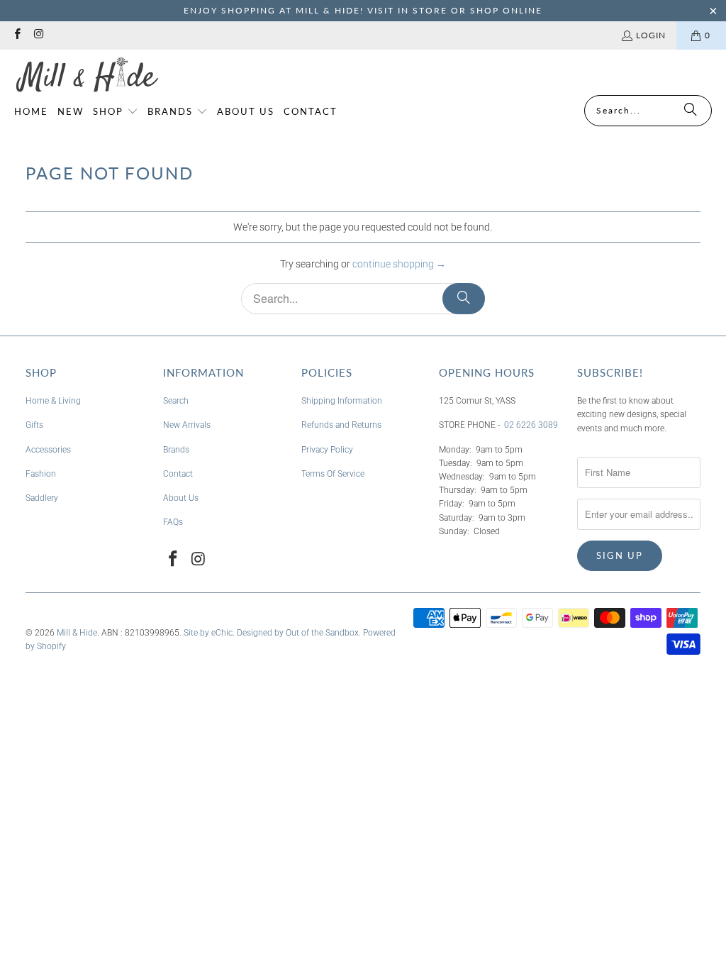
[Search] (690, 110)
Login (651, 35)
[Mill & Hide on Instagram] (38, 35)
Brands (176, 450)
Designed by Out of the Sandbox (298, 633)
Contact (178, 474)
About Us (181, 498)
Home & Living (53, 401)
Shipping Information (341, 401)
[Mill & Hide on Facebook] (17, 35)
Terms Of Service (332, 474)
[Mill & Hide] (87, 76)
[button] (115, 112)
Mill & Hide (77, 633)
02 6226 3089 (531, 425)
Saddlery (42, 498)
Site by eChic (208, 633)
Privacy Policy (327, 450)
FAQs (173, 522)
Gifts (34, 425)
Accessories (48, 450)
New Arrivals (187, 425)
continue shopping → (399, 264)
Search (176, 401)
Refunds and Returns (341, 425)
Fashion (41, 474)
